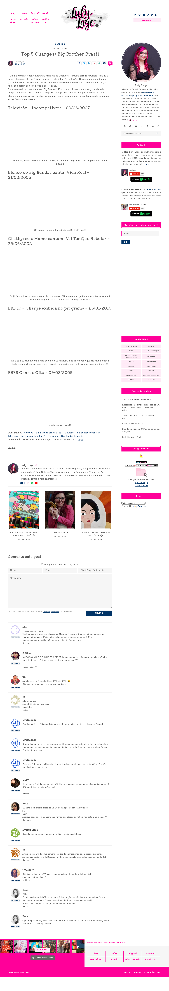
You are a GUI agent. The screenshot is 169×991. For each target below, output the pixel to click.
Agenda (24, 18)
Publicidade (131, 375)
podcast (157, 189)
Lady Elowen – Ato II (132, 437)
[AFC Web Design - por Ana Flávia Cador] (153, 972)
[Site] (36, 465)
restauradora (148, 92)
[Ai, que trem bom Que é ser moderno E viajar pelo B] (35, 946)
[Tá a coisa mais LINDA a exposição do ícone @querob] (78, 946)
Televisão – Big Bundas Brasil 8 (65, 436)
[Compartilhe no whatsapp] (99, 63)
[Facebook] (25, 483)
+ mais (146, 164)
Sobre (24, 13)
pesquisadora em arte (142, 95)
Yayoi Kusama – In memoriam (136, 399)
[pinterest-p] (152, 15)
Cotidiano (60, 44)
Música (151, 370)
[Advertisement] (141, 290)
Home (113, 942)
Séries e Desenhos (151, 375)
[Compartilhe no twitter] (84, 63)
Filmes (131, 366)
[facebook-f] (159, 15)
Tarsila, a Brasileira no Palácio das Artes (138, 416)
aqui (80, 439)
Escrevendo (151, 361)
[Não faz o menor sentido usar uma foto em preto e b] (6, 946)
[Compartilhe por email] (104, 63)
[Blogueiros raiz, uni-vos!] (130, 465)
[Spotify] (32, 483)
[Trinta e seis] (60, 510)
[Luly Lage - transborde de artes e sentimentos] (84, 18)
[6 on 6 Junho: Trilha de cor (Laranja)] (96, 510)
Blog (13, 13)
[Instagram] (28, 483)
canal (148, 189)
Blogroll (35, 13)
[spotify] (140, 15)
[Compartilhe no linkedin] (89, 63)
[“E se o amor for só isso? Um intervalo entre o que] (49, 946)
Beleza (151, 346)
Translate (142, 506)
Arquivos (46, 13)
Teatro (131, 379)
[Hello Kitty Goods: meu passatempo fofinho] (24, 510)
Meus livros (13, 20)
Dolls (131, 361)
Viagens (151, 379)
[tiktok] (148, 15)
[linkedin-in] (156, 15)
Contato (121, 942)
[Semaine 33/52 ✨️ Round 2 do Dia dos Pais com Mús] (63, 946)
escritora (125, 95)
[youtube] (144, 15)
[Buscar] (157, 133)
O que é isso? (141, 485)
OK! (126, 242)
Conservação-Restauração (131, 356)
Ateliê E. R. (46, 20)
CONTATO (148, 20)
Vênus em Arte (35, 20)
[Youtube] (36, 483)
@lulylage (42, 950)
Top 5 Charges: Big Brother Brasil (60, 54)
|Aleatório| (141, 482)
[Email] (21, 483)
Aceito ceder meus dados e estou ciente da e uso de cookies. (41, 612)
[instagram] (135, 15)
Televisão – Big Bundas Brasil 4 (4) (82, 432)
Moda (131, 370)
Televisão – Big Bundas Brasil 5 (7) (27, 436)
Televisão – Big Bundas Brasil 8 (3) (42, 432)
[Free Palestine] (141, 465)
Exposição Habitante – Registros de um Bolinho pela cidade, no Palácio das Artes (141, 407)
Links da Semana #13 (132, 423)
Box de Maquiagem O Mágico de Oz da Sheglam (140, 430)
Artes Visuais (131, 346)
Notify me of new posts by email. (61, 564)
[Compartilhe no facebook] (79, 63)
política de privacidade (51, 612)
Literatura (151, 366)
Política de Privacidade (98, 942)
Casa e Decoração (151, 351)
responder (15, 637)
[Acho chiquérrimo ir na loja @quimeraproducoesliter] (20, 946)
